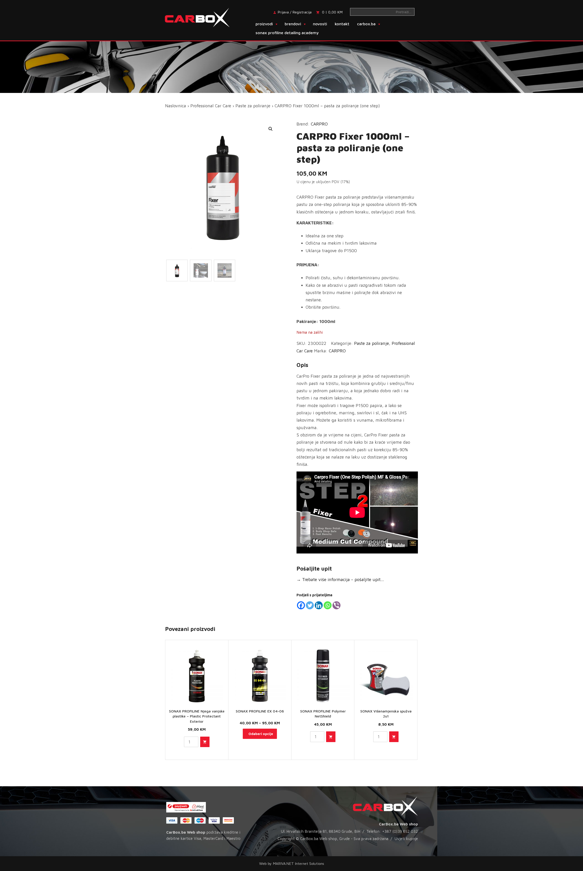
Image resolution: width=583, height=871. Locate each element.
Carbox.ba (366, 23)
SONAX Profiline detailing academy (287, 32)
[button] (270, 129)
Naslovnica (175, 105)
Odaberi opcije (260, 734)
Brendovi (293, 23)
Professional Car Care (210, 105)
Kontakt (342, 23)
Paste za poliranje (252, 105)
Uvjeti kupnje (406, 838)
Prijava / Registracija (295, 12)
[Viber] (336, 605)
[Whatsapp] (328, 605)
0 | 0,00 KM (332, 12)
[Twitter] (310, 605)
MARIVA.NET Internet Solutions (298, 863)
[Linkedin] (319, 605)
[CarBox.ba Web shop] (201, 17)
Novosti (320, 23)
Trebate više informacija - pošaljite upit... (340, 579)
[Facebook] (301, 605)
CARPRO (319, 123)
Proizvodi (264, 23)
